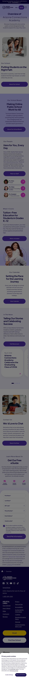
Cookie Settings (9, 674)
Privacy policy (14, 670)
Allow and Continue (21, 674)
